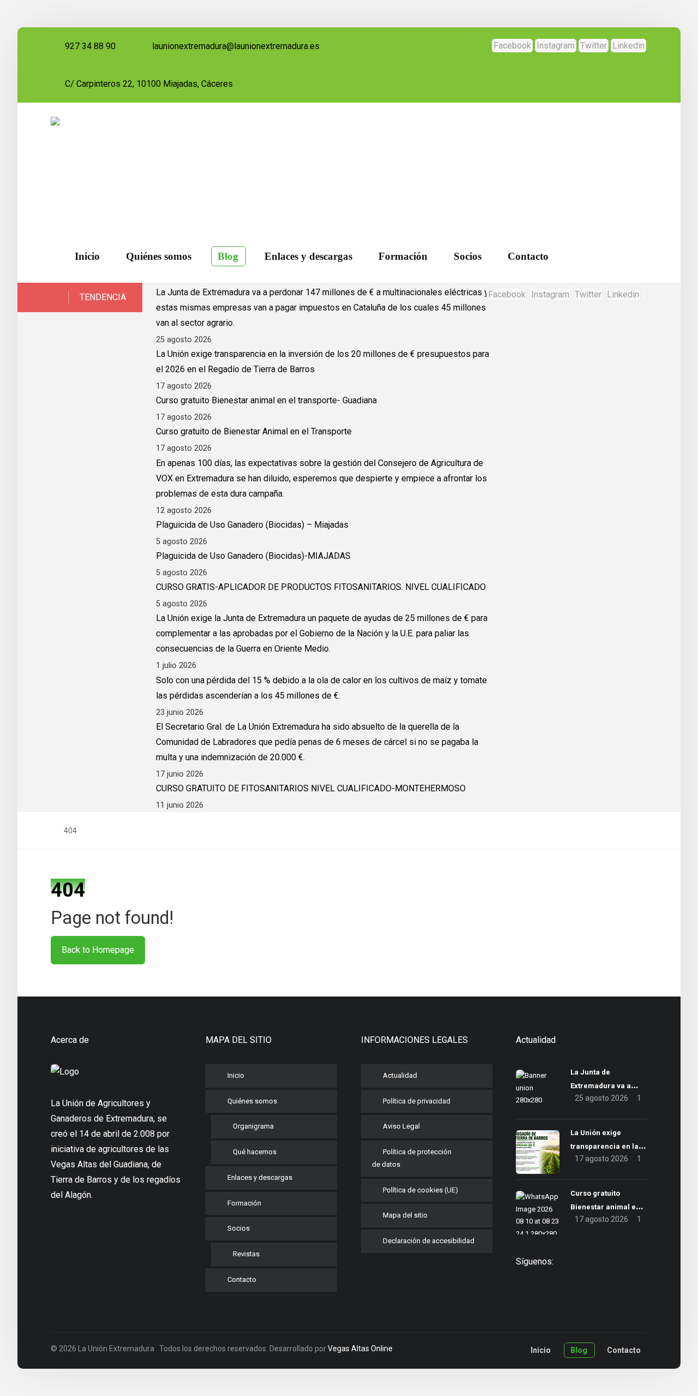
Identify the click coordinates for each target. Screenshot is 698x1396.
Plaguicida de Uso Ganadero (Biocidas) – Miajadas (252, 525)
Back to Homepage (98, 950)
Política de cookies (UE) (420, 1190)
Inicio (235, 1075)
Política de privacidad (416, 1101)
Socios (238, 1228)
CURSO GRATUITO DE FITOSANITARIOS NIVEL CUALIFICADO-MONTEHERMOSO (311, 788)
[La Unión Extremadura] (109, 162)
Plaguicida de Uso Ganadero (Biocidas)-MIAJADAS (253, 556)
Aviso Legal (401, 1126)
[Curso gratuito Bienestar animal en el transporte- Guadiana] (537, 1212)
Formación (244, 1203)
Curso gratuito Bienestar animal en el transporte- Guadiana (266, 400)
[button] (512, 45)
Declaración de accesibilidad (428, 1241)
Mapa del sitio (405, 1215)
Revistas (246, 1254)
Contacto (241, 1279)
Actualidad (400, 1075)
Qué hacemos (254, 1152)
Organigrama (253, 1126)
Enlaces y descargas (259, 1177)
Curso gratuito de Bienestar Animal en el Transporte (254, 431)
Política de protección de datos (412, 1158)
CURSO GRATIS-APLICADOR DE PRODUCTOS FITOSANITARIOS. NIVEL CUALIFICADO (321, 587)
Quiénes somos (252, 1101)
